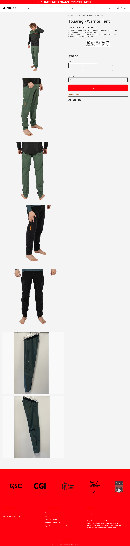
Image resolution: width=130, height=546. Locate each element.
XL (112, 71)
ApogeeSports (70, 540)
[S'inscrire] (122, 515)
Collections (80, 15)
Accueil (71, 15)
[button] (118, 8)
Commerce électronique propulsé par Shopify (65, 544)
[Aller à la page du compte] (121, 8)
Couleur (71, 76)
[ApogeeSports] (10, 8)
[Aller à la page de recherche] (118, 8)
